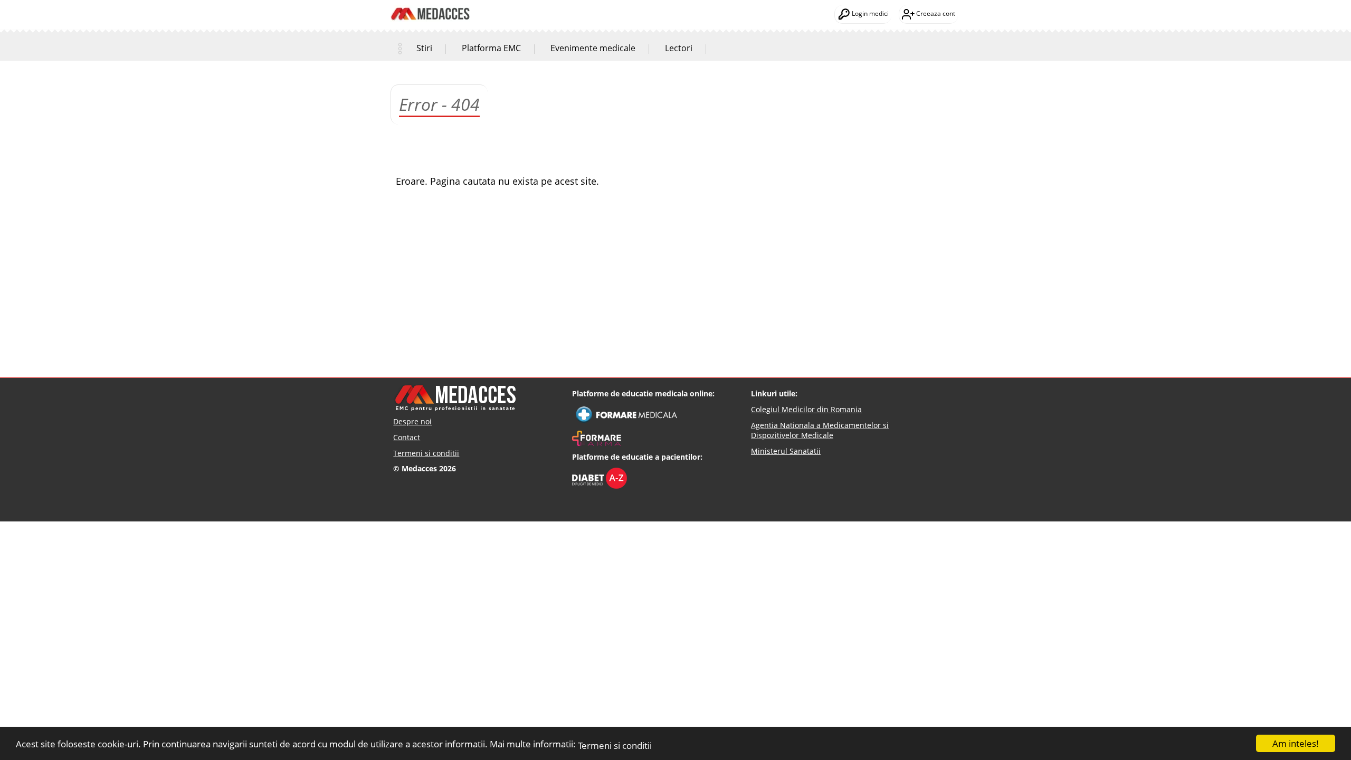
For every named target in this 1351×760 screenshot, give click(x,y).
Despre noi (412, 421)
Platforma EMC (491, 48)
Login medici (869, 13)
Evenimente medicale (592, 48)
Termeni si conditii (615, 745)
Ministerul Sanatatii (786, 451)
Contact (406, 437)
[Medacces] (430, 6)
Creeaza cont (935, 13)
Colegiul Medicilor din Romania (806, 409)
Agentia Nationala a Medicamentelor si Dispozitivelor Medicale (820, 430)
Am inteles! (1295, 743)
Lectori (678, 48)
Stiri (424, 48)
